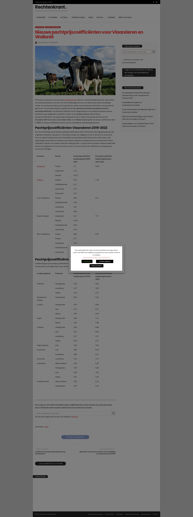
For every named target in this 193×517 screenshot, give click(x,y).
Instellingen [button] (87, 261)
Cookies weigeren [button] (104, 261)
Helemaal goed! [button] (96, 266)
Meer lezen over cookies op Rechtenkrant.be (96, 257)
